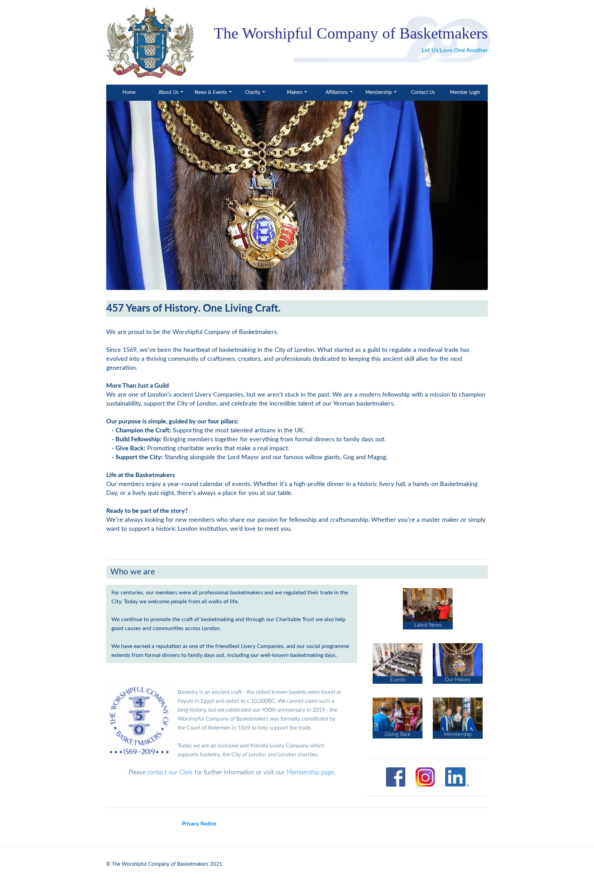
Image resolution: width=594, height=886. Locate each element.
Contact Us (423, 92)
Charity (253, 92)
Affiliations (337, 92)
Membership (379, 92)
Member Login (465, 92)
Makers (295, 92)
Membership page (310, 772)
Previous (96, 196)
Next (498, 196)
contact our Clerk (170, 772)
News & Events (211, 92)
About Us (169, 92)
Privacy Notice (199, 823)
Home (136, 92)
